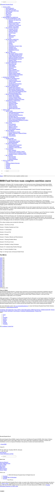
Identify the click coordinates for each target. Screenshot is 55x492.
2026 (1, 258)
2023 (1, 261)
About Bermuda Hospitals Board (16, 112)
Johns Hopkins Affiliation (14, 129)
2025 (1, 259)
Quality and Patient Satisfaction (16, 115)
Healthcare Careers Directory (15, 147)
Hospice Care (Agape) (14, 26)
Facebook (8, 164)
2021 (1, 264)
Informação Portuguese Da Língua (16, 99)
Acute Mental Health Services (15, 55)
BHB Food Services (35, 309)
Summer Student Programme (15, 145)
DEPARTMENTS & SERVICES (10, 17)
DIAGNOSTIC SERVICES (12, 27)
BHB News (2, 467)
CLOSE (2, 491)
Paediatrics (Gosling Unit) (14, 22)
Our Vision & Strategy (14, 113)
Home (1, 176)
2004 (1, 286)
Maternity (11, 21)
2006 (1, 284)
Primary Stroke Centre (14, 23)
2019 (1, 267)
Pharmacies (11, 68)
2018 (1, 268)
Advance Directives (13, 107)
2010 (1, 278)
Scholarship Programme (14, 146)
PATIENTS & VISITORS (9, 77)
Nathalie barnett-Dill (45, 309)
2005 (1, 285)
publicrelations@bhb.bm (12, 307)
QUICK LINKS (6, 7)
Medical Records (12, 64)
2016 (1, 271)
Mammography (12, 35)
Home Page (11, 309)
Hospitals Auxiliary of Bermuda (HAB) (17, 154)
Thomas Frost (38, 311)
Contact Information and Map (6, 453)
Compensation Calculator (14, 141)
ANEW (19, 309)
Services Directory (10, 8)
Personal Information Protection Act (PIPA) (18, 120)
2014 (1, 273)
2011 (1, 277)
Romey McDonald (8, 311)
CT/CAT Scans (12, 33)
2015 (1, 272)
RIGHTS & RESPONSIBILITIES (14, 94)
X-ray (10, 38)
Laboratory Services (13, 29)
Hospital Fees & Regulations (15, 83)
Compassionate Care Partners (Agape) (17, 152)
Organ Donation (12, 158)
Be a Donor (8, 13)
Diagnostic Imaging (13, 31)
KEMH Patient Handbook (14, 87)
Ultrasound (11, 36)
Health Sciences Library (14, 70)
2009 (1, 280)
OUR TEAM (9, 122)
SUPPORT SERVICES (11, 63)
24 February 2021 (4, 309)
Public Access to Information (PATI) (17, 118)
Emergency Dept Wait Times (12, 10)
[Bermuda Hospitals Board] (6, 4)
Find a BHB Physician (11, 9)
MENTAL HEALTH (10, 52)
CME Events (9, 14)
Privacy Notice (3, 470)
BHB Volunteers (12, 150)
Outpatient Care (12, 47)
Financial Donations (13, 159)
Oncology (11, 44)
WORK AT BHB (10, 138)
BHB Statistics (12, 134)
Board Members (12, 124)
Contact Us (8, 16)
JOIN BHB (5, 137)
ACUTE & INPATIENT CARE (13, 18)
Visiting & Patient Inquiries (15, 81)
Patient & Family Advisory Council (17, 151)
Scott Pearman (16, 311)
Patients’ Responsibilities (14, 96)
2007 (1, 282)
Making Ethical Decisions (14, 108)
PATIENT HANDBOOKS (12, 86)
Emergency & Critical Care (15, 20)
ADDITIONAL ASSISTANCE (13, 100)
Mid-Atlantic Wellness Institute (16, 53)
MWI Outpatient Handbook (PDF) (16, 90)
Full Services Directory (14, 76)
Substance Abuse (12, 60)
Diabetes (11, 43)
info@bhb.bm (3, 452)
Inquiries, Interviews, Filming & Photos (17, 133)
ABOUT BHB (6, 109)
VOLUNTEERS (9, 148)
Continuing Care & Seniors (15, 25)
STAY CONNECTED (8, 160)
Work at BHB (9, 12)
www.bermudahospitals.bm (21, 306)
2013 (1, 274)
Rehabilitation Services (14, 49)
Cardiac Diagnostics (13, 30)
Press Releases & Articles (14, 132)
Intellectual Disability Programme (16, 57)
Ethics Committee (13, 69)
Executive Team (12, 125)
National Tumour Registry (14, 73)
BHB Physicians (12, 128)
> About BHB (3, 444)
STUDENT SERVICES (11, 143)
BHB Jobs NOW (12, 139)
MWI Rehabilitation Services (15, 59)
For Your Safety (12, 82)
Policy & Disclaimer (11, 477)
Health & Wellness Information (16, 74)
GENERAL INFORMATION (12, 78)
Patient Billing (12, 65)
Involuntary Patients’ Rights (15, 98)
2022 (1, 263)
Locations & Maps (13, 79)
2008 (1, 281)
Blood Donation (12, 156)
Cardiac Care (12, 42)
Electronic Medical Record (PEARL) (17, 117)
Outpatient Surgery (13, 48)
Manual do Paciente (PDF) (15, 92)
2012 (1, 276)
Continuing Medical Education (13, 163)
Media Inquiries (3, 468)
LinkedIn (8, 165)
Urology (10, 51)
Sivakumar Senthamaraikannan (27, 311)
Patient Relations (12, 66)
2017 (1, 269)
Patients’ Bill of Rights (14, 95)
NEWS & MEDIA (10, 130)
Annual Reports (12, 135)
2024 (1, 260)
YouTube (8, 167)
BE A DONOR (9, 155)
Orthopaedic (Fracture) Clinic (15, 46)
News (7, 161)
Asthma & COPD (13, 40)
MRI (10, 34)
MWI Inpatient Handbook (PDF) (16, 89)
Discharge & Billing (13, 103)
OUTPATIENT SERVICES (12, 39)
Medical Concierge (13, 72)
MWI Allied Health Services (15, 61)
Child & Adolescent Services (15, 56)
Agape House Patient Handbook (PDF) (17, 91)
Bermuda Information (13, 142)
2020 (1, 265)
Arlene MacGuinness (26, 309)
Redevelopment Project (14, 121)
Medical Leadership (13, 126)
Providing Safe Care (13, 116)
